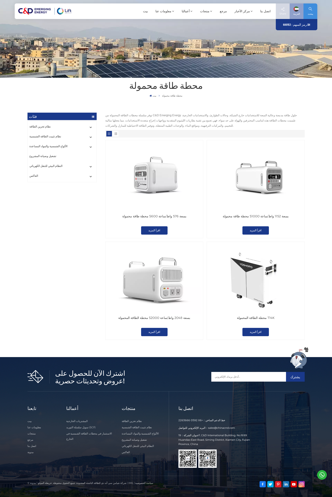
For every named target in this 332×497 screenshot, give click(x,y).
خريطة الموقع (45, 483)
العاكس (33, 175)
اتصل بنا (265, 11)
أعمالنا (186, 11)
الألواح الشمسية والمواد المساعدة (48, 146)
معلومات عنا (163, 11)
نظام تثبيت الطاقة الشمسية (45, 136)
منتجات (204, 11)
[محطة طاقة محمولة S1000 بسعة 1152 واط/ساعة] (255, 177)
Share (282, 13)
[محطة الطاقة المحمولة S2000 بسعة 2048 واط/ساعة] (154, 278)
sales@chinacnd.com (221, 427)
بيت (145, 11)
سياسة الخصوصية (144, 483)
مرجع (223, 11)
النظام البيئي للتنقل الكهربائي (45, 166)
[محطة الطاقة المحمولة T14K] (255, 278)
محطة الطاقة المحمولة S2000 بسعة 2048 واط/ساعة (154, 318)
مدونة (30, 452)
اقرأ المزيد (154, 230)
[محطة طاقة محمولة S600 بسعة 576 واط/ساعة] (154, 177)
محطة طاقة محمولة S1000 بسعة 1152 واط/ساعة (256, 216)
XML (130, 483)
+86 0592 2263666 (190, 420)
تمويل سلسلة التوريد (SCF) (80, 427)
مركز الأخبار (242, 11)
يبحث (310, 13)
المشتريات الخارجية (77, 421)
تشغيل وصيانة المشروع (42, 156)
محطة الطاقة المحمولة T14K (255, 318)
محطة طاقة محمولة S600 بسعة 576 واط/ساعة (154, 216)
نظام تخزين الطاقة (40, 126)
